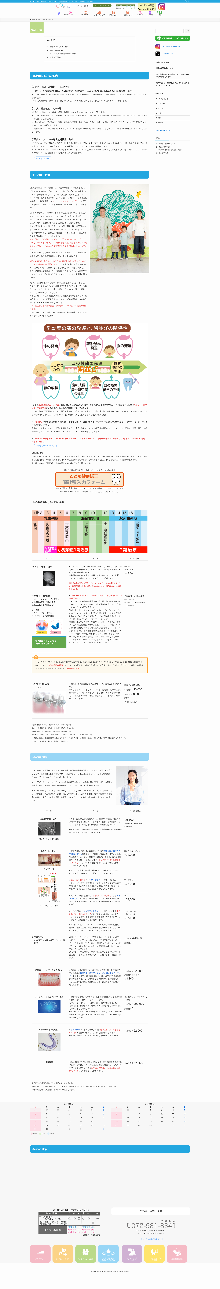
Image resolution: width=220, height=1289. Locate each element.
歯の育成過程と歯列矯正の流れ (65, 54)
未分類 (160, 122)
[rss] (185, 1)
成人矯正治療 (55, 57)
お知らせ (161, 103)
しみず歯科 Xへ (167, 53)
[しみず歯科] (63, 5)
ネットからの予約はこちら (151, 1239)
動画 (159, 118)
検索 (187, 31)
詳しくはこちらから (43, 159)
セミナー (161, 113)
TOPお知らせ (163, 99)
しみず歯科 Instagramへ (170, 46)
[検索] (188, 1)
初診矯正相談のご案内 (59, 47)
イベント (161, 108)
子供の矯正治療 (56, 50)
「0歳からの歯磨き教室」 (45, 446)
